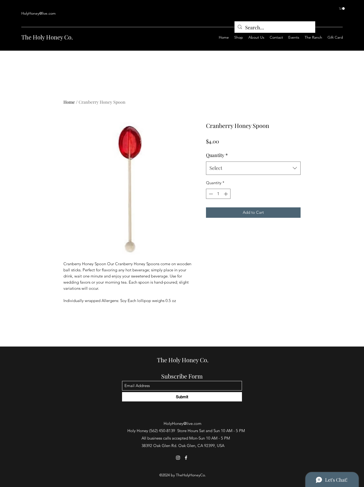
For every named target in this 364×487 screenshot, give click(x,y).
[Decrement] (210, 194)
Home (69, 102)
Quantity (217, 155)
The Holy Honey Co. (47, 37)
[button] (342, 8)
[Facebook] (186, 457)
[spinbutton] (218, 194)
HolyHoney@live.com (38, 13)
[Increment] (226, 194)
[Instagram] (178, 457)
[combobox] (253, 168)
